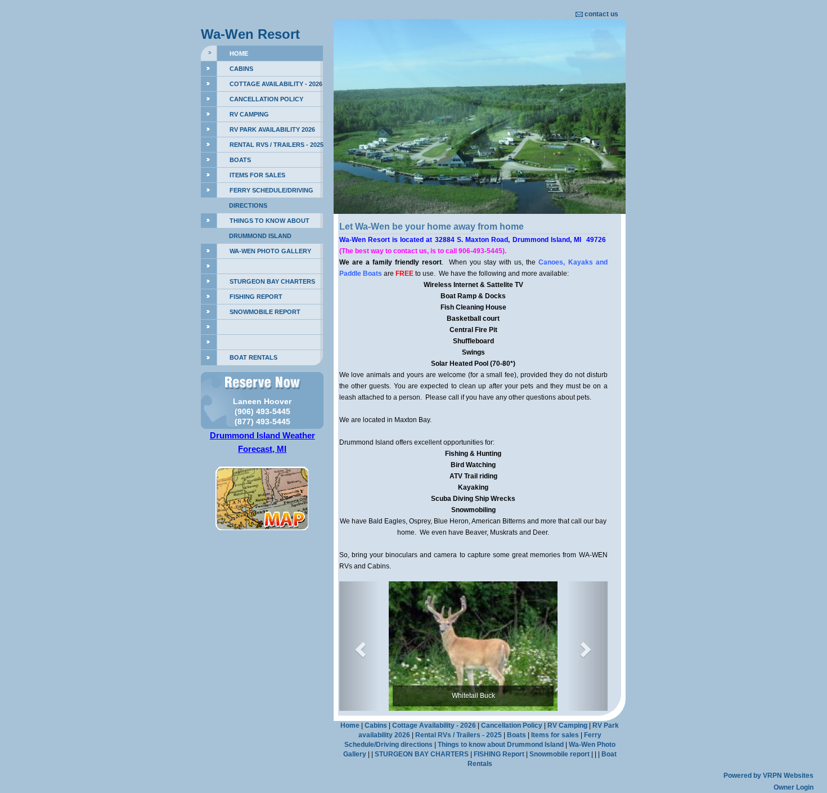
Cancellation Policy (266, 99)
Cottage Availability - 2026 (276, 83)
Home (239, 53)
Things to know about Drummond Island (501, 745)
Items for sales (257, 175)
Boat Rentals (253, 357)
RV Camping (249, 114)
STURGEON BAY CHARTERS (272, 281)
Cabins (241, 68)
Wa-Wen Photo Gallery (270, 251)
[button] (359, 646)
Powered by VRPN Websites (768, 775)
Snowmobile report (265, 311)
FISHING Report (256, 296)
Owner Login (793, 787)
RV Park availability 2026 (272, 129)
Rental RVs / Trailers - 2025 (276, 144)
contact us (601, 14)
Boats (240, 159)
